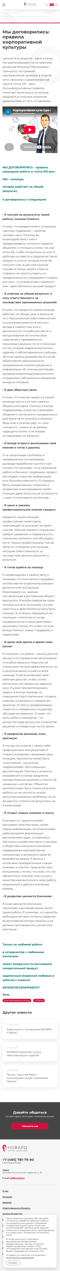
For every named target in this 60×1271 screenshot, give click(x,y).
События (39, 1000)
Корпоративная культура (17, 1000)
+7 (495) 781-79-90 (18, 1160)
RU (51, 5)
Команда (7, 1197)
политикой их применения (20, 1257)
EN (55, 5)
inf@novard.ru (17, 1178)
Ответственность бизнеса (16, 1208)
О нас (5, 1191)
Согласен (13, 1263)
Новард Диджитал (12, 1214)
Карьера (7, 1202)
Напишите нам (30, 1126)
